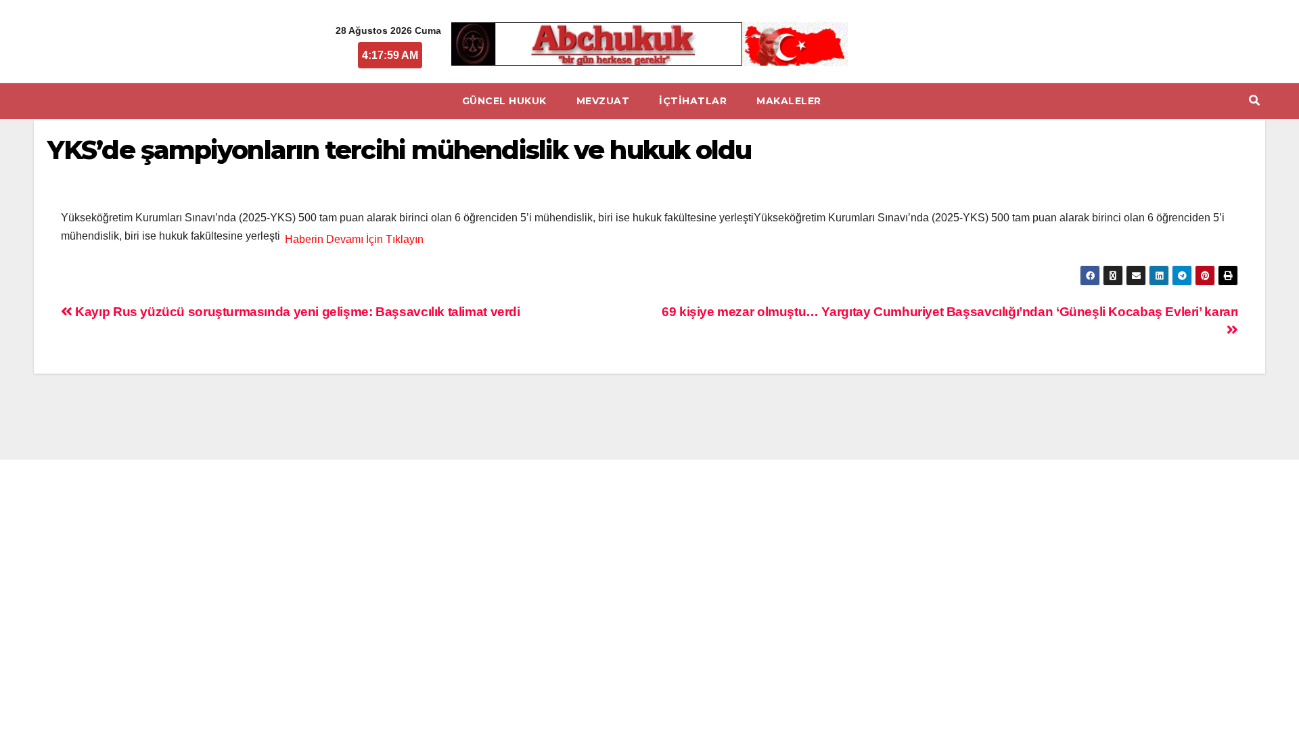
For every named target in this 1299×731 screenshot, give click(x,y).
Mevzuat (603, 101)
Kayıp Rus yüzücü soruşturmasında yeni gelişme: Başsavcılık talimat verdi (296, 312)
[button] (1254, 100)
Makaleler (788, 101)
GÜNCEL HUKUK (504, 101)
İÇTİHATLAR (693, 101)
